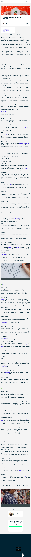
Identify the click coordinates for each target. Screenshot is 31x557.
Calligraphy (3, 254)
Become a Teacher (3, 547)
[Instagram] (22, 554)
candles (9, 247)
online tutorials (4, 322)
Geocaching (3, 299)
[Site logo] (3, 1)
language (20, 411)
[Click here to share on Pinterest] (19, 34)
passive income (4, 366)
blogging (10, 360)
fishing (10, 184)
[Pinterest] (23, 555)
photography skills (24, 476)
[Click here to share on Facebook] (15, 34)
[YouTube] (22, 555)
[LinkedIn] (23, 554)
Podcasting (7, 372)
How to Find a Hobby (6, 29)
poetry (2, 420)
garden (26, 168)
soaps (13, 247)
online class (20, 406)
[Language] (26, 1)
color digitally (15, 229)
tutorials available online (6, 240)
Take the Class (6, 503)
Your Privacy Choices (16, 555)
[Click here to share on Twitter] (13, 34)
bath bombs (18, 247)
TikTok (2, 354)
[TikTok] (22, 556)
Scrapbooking (4, 134)
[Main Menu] (29, 1)
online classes (17, 218)
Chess (2, 393)
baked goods (20, 470)
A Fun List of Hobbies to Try (6, 30)
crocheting (24, 127)
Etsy (15, 447)
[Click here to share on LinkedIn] (17, 34)
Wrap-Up (4, 31)
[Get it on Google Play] (18, 550)
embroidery (25, 118)
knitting (19, 127)
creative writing (24, 419)
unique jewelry (4, 154)
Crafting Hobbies (5, 111)
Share (11, 34)
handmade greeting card (24, 143)
